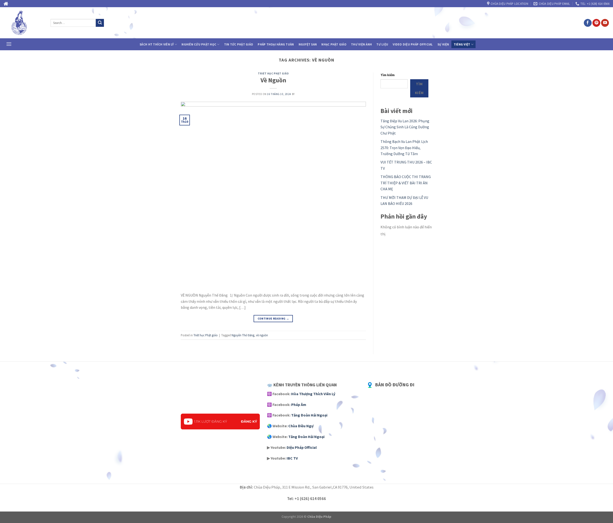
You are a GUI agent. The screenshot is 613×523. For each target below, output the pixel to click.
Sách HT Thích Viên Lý (157, 44)
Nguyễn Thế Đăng (243, 335)
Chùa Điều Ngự (300, 425)
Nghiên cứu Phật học (199, 44)
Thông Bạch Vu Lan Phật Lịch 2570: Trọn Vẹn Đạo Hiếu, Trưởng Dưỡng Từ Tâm (404, 147)
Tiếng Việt (462, 44)
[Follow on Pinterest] (596, 23)
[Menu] (9, 43)
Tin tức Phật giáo (238, 44)
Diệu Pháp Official (302, 447)
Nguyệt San (308, 44)
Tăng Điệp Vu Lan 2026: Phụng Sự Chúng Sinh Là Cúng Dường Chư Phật (404, 126)
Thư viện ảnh (361, 44)
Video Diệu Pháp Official (413, 44)
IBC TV (292, 458)
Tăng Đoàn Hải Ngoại (309, 415)
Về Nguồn (273, 80)
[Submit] (100, 23)
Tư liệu (382, 44)
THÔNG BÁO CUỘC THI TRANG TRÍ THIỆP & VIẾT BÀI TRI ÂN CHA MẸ (405, 182)
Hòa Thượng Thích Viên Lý (313, 393)
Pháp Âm (298, 404)
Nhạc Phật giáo (333, 44)
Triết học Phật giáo (273, 73)
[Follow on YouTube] (605, 23)
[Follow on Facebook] (588, 23)
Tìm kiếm (387, 75)
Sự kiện (443, 44)
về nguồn (262, 335)
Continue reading (273, 318)
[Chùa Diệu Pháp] (23, 22)
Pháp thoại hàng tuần (276, 44)
